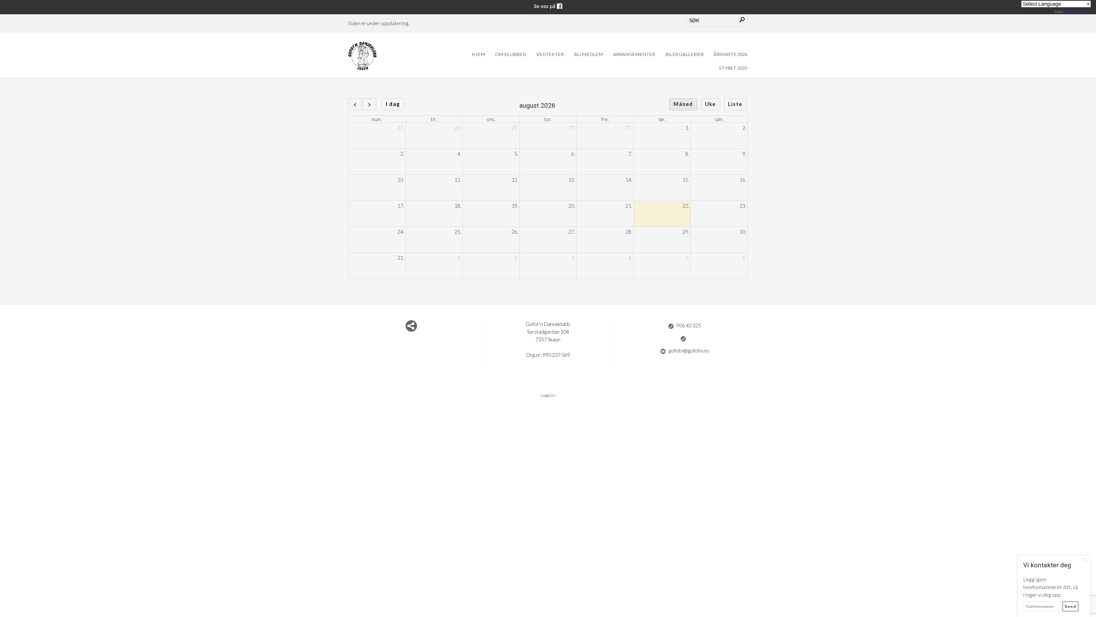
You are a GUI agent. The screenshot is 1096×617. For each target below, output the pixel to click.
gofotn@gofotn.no (688, 350)
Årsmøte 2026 (731, 54)
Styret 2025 (733, 68)
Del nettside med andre (411, 326)
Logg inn (548, 395)
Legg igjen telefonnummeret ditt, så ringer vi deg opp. (1050, 587)
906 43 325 (688, 325)
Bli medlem (588, 54)
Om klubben (510, 54)
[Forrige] (355, 104)
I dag (393, 104)
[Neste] (369, 104)
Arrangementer (634, 54)
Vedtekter (550, 54)
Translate (1075, 11)
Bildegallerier (684, 54)
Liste (735, 104)
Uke (710, 104)
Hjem (478, 54)
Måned (683, 104)
